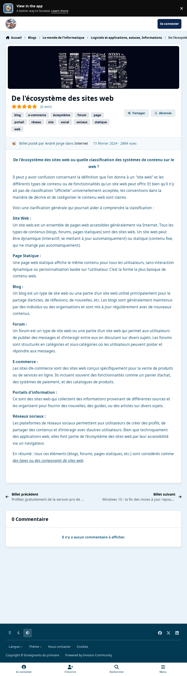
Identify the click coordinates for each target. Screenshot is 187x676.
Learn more (9, 8)
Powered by (88, 655)
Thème (34, 647)
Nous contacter (59, 647)
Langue (14, 647)
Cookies (82, 647)
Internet (81, 143)
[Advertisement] (93, 586)
